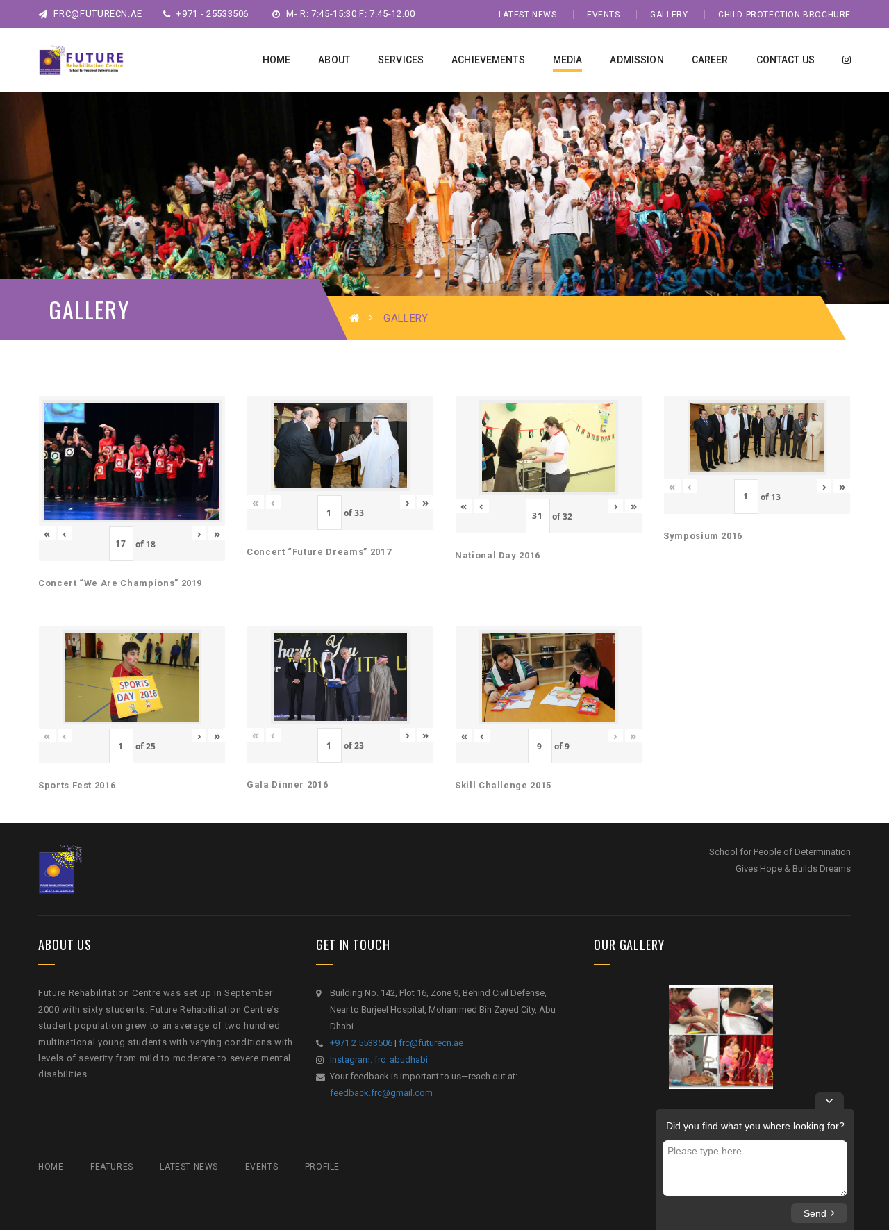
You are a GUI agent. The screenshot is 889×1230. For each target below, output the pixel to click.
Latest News (528, 14)
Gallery (669, 14)
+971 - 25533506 (211, 13)
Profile (322, 1167)
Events (603, 14)
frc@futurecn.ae (96, 13)
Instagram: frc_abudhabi (379, 1059)
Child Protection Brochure (784, 14)
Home (50, 1167)
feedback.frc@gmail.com (381, 1093)
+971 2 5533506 (361, 1043)
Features (111, 1167)
